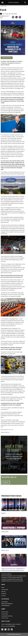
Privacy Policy (4, 612)
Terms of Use (4, 618)
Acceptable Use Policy (6, 616)
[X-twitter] (5, 629)
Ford (17, 91)
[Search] (25, 2)
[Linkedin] (12, 629)
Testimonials (4, 589)
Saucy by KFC (4, 531)
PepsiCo (3, 513)
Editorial (3, 591)
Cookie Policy (4, 614)
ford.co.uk (10, 429)
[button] (2, 2)
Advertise (3, 593)
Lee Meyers (3, 91)
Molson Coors (5, 550)
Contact (3, 595)
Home (1, 6)
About (2, 587)
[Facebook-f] (2, 629)
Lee (9, 432)
